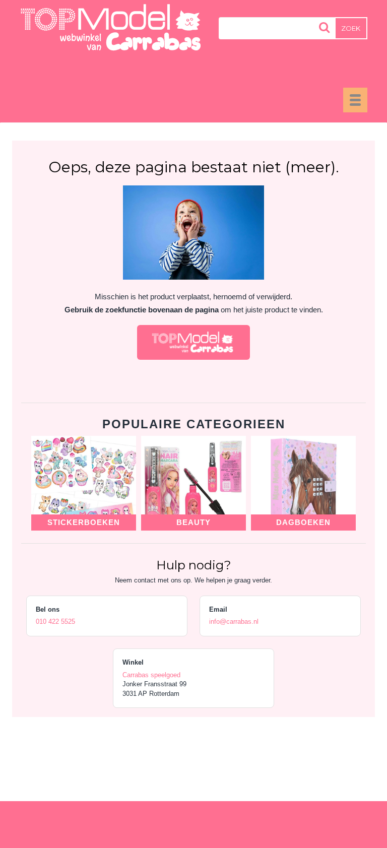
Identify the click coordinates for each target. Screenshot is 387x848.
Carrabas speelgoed (151, 675)
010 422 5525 (55, 621)
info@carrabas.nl (234, 621)
